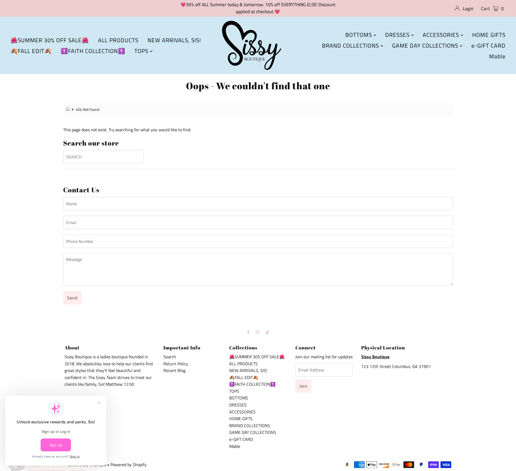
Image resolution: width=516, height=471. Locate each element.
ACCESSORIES (442, 34)
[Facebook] (248, 332)
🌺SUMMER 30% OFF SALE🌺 (49, 40)
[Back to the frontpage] (68, 109)
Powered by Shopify (128, 464)
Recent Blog (174, 370)
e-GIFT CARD (488, 45)
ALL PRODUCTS (118, 40)
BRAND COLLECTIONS (351, 45)
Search (169, 356)
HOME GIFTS (489, 34)
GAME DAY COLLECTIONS (426, 45)
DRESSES (398, 34)
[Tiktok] (267, 332)
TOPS (142, 51)
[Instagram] (257, 332)
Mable (497, 56)
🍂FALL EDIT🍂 (31, 51)
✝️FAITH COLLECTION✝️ (93, 51)
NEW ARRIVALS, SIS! (174, 40)
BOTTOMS (359, 34)
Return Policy (175, 363)
